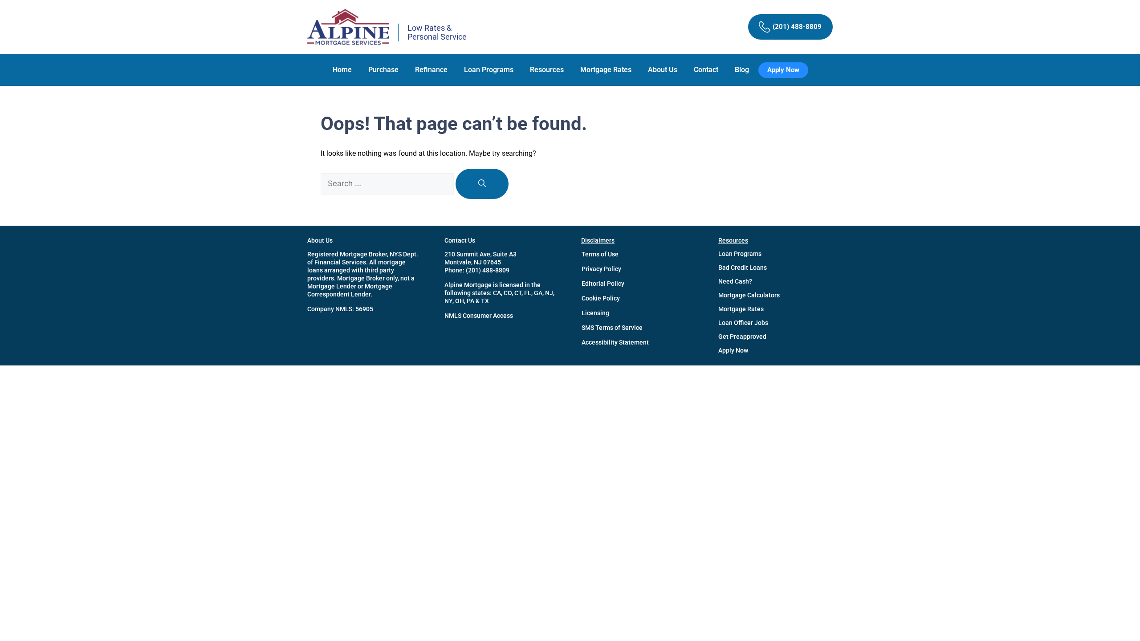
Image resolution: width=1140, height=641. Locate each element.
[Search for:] (388, 183)
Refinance (431, 69)
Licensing (595, 312)
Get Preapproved (742, 336)
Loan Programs (488, 69)
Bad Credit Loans (742, 267)
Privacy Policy (601, 268)
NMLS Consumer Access (478, 315)
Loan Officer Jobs (743, 322)
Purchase (383, 69)
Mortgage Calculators (749, 295)
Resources (547, 69)
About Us (662, 69)
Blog (742, 69)
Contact (706, 69)
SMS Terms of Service (612, 327)
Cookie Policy (601, 298)
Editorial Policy (603, 283)
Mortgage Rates (605, 69)
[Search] (482, 184)
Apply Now (733, 350)
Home (342, 69)
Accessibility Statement (615, 342)
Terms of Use (600, 254)
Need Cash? (735, 281)
